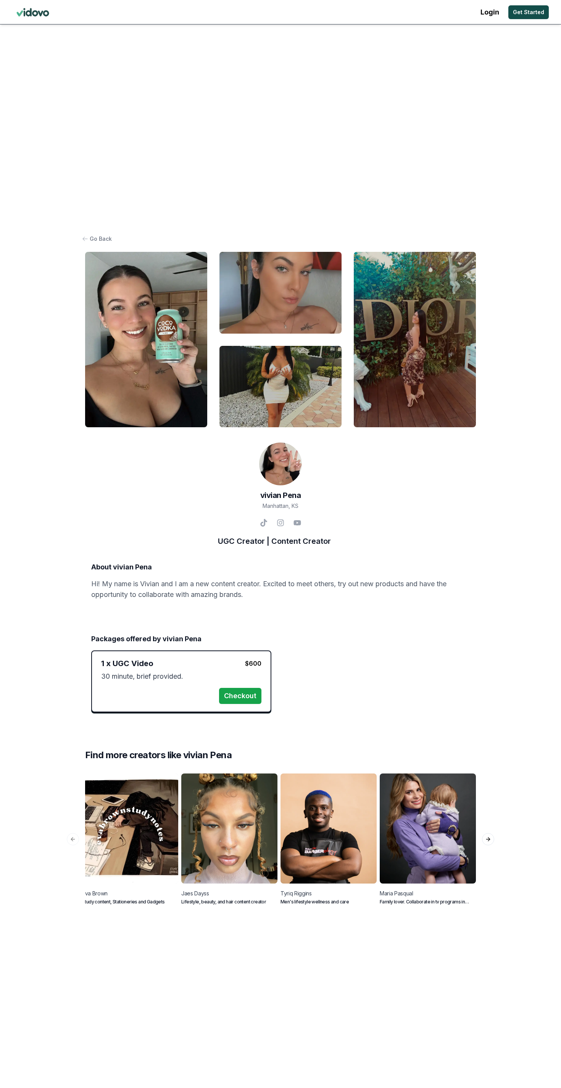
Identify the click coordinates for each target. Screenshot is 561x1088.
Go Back (101, 238)
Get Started (528, 12)
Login (489, 12)
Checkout (240, 696)
